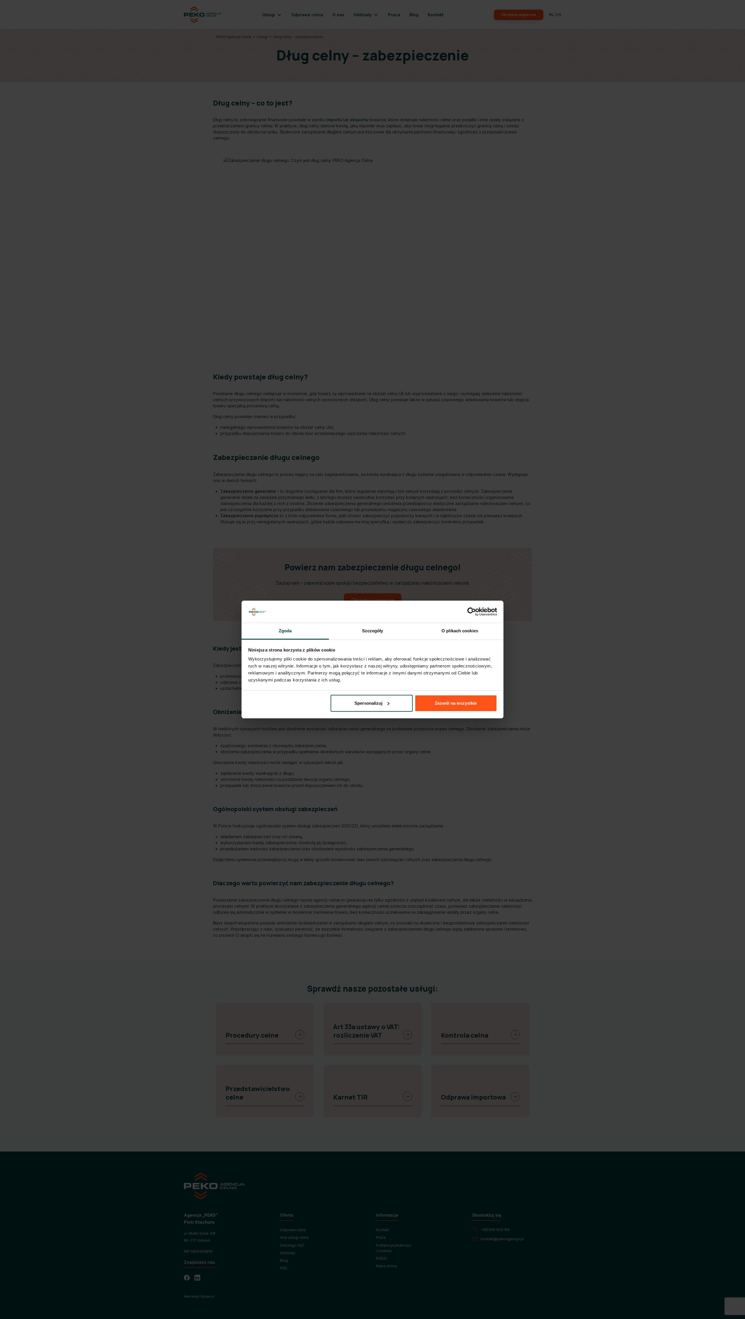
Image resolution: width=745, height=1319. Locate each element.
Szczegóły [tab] (372, 630)
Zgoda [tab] (285, 630)
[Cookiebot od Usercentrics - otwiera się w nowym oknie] (471, 611)
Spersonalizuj (368, 703)
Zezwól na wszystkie (456, 703)
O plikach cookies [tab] (459, 630)
